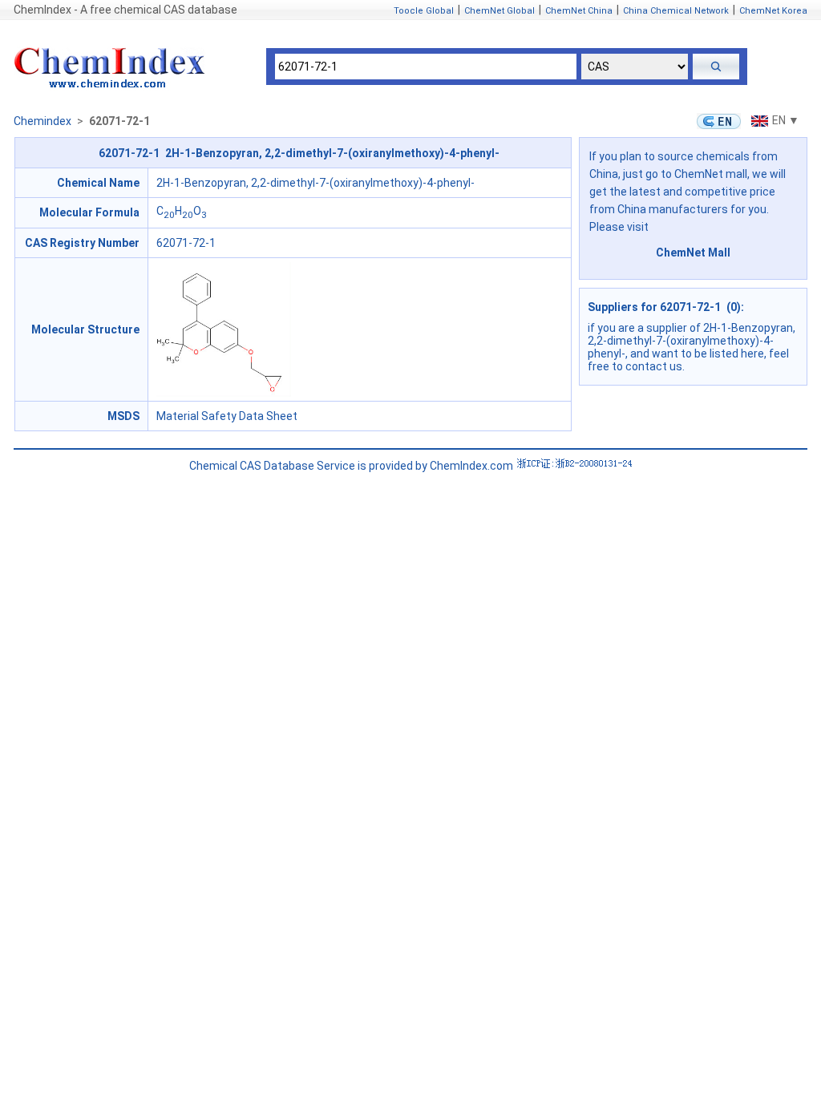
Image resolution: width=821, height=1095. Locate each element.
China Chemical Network (676, 11)
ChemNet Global (499, 11)
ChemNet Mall (693, 252)
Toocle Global (424, 11)
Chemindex (42, 121)
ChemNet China (579, 11)
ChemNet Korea (773, 11)
